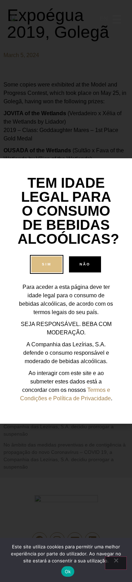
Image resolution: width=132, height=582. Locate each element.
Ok (68, 571)
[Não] (116, 563)
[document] (66, 291)
